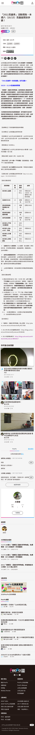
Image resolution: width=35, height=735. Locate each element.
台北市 (12, 40)
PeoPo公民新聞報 (22, 682)
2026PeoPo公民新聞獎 (8, 594)
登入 (22, 454)
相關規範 (3, 685)
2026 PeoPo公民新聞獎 (8, 704)
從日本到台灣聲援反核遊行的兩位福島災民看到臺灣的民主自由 (18, 369)
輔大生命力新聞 (8, 639)
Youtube (20, 675)
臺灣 (8, 40)
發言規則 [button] (30, 449)
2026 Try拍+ (4, 701)
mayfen (6, 656)
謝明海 (4, 532)
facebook (15, 675)
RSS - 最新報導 (5, 717)
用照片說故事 (5, 709)
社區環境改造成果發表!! (12, 402)
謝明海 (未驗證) (6, 458)
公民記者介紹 (21, 691)
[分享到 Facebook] (5, 58)
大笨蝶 (17, 501)
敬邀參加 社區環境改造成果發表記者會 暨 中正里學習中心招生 (18, 434)
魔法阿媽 (6, 404)
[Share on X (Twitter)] (8, 58)
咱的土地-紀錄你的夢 (7, 706)
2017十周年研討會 (23, 704)
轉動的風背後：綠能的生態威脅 (12, 612)
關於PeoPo (4, 682)
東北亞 (8, 47)
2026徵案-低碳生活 (23, 701)
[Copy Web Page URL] (15, 58)
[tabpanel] (17, 467)
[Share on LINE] (12, 58)
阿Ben (5, 624)
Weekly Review (5, 691)
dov (5, 649)
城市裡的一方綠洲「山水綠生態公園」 (14, 604)
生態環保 (9, 43)
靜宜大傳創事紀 (8, 614)
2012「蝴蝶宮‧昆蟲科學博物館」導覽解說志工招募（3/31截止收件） (17, 566)
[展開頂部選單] (32, 3)
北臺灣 (13, 47)
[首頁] (17, 3)
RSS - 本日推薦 (5, 719)
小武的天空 (7, 631)
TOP (32, 725)
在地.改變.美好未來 (23, 706)
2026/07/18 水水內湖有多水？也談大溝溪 (15, 655)
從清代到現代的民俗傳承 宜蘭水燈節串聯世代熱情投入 (17, 646)
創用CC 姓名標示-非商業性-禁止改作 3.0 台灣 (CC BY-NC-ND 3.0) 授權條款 (10, 51)
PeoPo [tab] (14, 449)
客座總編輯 (20, 693)
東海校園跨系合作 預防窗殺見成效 (13, 629)
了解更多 (17, 513)
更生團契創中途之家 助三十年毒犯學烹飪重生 (17, 637)
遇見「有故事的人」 (23, 709)
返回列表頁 (17, 485)
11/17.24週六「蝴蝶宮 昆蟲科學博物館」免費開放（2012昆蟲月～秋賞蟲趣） (17, 546)
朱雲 (5, 372)
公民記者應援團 (22, 688)
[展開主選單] (2, 3)
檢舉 (13, 31)
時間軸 (3, 688)
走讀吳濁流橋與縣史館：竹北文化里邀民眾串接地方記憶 (17, 621)
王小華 (5, 606)
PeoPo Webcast (22, 685)
